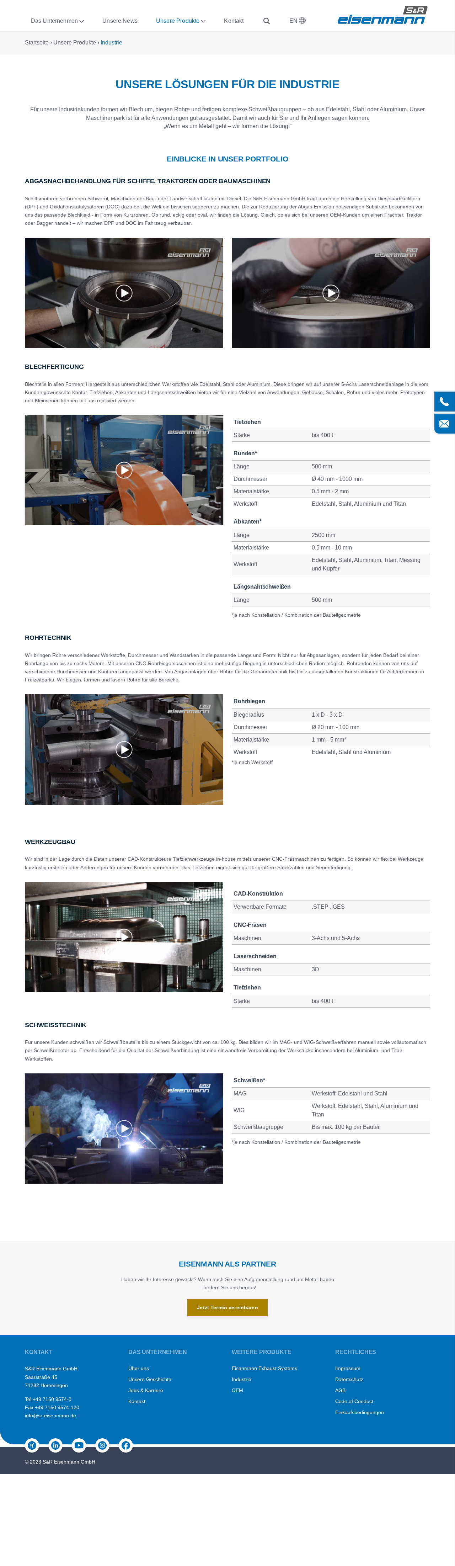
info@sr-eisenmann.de (50, 1415)
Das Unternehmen (54, 21)
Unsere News (120, 21)
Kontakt (233, 21)
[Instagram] (102, 1445)
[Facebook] (126, 1445)
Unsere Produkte (177, 21)
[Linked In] (55, 1445)
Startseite (37, 42)
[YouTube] (79, 1445)
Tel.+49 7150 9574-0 (48, 1399)
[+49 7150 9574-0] (444, 402)
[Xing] (32, 1445)
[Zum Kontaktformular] (444, 424)
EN (294, 21)
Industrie (111, 42)
